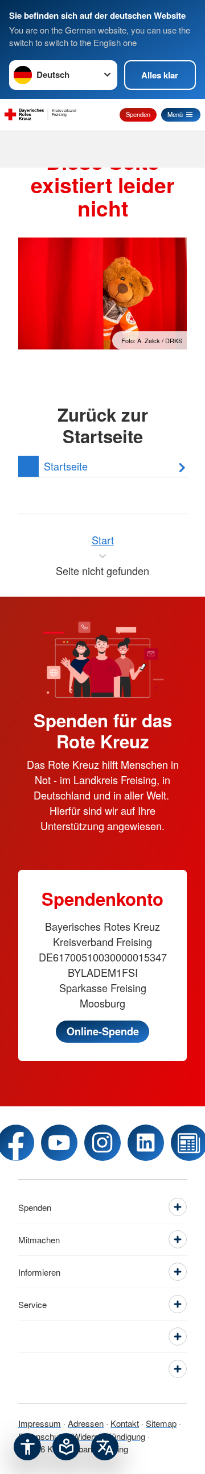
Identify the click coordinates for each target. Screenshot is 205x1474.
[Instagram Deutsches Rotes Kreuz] (102, 1143)
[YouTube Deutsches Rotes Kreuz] (59, 1143)
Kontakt (124, 1423)
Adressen (86, 1423)
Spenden (138, 114)
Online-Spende (103, 1031)
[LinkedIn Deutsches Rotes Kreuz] (146, 1143)
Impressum (39, 1423)
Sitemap (161, 1423)
